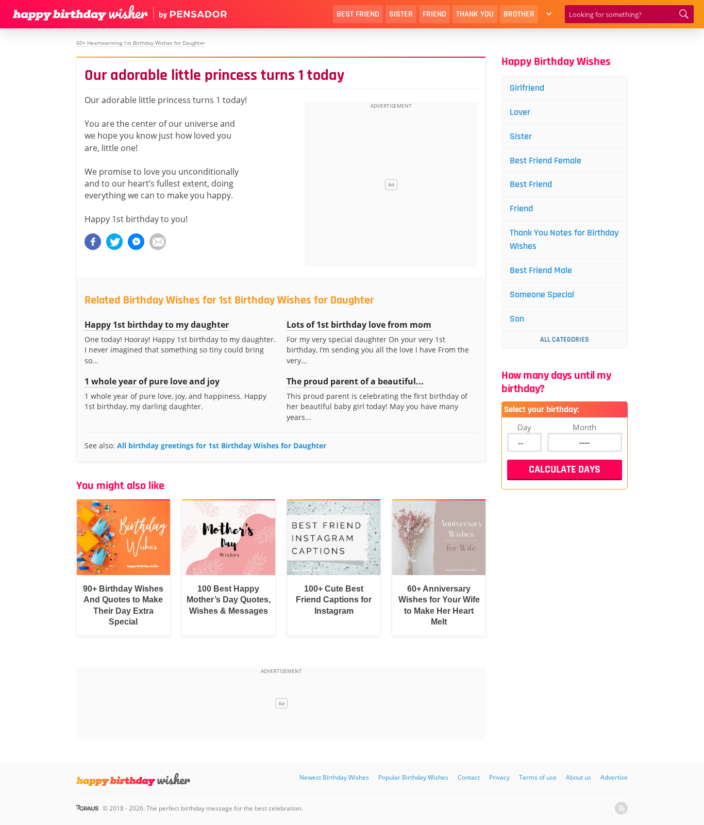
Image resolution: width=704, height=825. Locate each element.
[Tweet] (114, 241)
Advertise (614, 777)
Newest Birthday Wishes (334, 777)
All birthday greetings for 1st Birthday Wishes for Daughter (221, 445)
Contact (469, 777)
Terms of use (538, 777)
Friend (434, 14)
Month (584, 427)
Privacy (499, 777)
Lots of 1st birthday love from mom (359, 324)
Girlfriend (527, 88)
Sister (401, 14)
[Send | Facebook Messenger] (136, 241)
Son (517, 319)
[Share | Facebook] (93, 241)
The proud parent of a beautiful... (355, 381)
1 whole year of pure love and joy (152, 381)
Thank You (475, 14)
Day (524, 427)
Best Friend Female (545, 160)
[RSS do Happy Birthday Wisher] (621, 808)
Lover (520, 112)
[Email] (157, 241)
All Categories (564, 339)
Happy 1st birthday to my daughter (157, 324)
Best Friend (358, 14)
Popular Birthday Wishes (413, 777)
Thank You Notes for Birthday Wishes (564, 239)
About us (578, 777)
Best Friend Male (541, 270)
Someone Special (542, 294)
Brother (519, 14)
